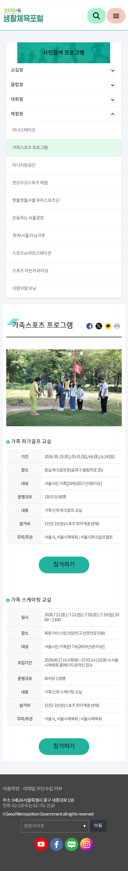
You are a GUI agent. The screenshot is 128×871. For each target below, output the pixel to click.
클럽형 (17, 84)
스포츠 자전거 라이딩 (30, 271)
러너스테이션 (23, 130)
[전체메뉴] (116, 16)
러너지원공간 (23, 165)
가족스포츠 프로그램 (30, 147)
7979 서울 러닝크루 (28, 235)
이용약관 (11, 789)
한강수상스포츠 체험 (30, 183)
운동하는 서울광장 (28, 218)
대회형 (17, 99)
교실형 (17, 70)
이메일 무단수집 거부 (42, 789)
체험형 (17, 114)
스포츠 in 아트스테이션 (31, 253)
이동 (98, 825)
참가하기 (64, 564)
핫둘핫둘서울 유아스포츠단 (35, 200)
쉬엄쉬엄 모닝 (24, 288)
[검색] (96, 16)
